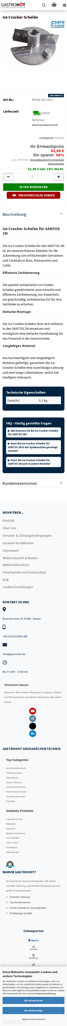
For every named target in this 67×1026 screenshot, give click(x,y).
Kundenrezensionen (20, 483)
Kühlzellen (11, 824)
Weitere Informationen (33, 1019)
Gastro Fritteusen (14, 782)
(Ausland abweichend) (45, 125)
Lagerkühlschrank (14, 819)
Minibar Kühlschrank (15, 833)
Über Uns (9, 528)
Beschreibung (14, 214)
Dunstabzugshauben (16, 796)
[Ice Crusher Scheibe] (33, 46)
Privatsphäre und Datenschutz (24, 572)
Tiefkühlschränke (14, 773)
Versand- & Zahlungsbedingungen (27, 535)
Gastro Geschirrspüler (16, 792)
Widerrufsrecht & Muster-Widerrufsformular (21, 561)
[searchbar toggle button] (44, 5)
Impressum (11, 550)
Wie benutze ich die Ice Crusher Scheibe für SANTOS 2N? (33, 432)
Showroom (36, 692)
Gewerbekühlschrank (16, 787)
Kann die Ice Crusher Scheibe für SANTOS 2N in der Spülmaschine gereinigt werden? (33, 447)
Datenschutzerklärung (45, 993)
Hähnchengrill (12, 852)
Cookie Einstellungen (18, 587)
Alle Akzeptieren (33, 1000)
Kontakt (9, 520)
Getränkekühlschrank (16, 768)
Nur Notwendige (33, 1010)
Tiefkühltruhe (12, 778)
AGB (6, 580)
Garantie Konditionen (18, 543)
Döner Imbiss (12, 843)
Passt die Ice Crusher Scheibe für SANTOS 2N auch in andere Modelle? (29, 461)
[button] (8, 177)
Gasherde (10, 829)
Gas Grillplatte (12, 838)
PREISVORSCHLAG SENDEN (36, 195)
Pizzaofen (10, 801)
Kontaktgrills (12, 847)
